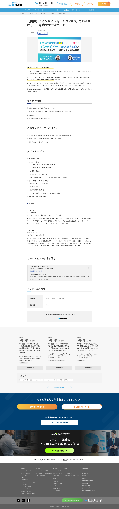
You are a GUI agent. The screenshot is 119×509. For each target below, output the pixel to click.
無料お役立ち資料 (69, 10)
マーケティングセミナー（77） (65, 380)
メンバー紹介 (85, 471)
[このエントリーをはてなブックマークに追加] (59, 318)
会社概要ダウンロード (90, 3)
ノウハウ (56, 486)
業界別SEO (56, 475)
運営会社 (84, 478)
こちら (65, 460)
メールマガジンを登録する (59, 422)
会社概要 (91, 10)
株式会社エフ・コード (36, 271)
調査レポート (57, 488)
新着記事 (56, 481)
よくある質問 (85, 473)
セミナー (81, 10)
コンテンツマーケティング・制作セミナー (73, 475)
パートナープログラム (26, 489)
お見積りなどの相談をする (72, 500)
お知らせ (84, 475)
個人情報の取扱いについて (87, 480)
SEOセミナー (30, 13)
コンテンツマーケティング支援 (28, 482)
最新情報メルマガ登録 (77, 3)
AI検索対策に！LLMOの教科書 (63, 3)
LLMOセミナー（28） (37, 380)
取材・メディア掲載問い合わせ (88, 490)
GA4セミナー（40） (25, 380)
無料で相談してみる (37, 407)
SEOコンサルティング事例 (42, 471)
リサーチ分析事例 (41, 475)
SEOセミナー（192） (50, 380)
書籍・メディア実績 (86, 488)
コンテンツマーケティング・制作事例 (44, 473)
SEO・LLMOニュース (58, 483)
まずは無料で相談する (59, 450)
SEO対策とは (85, 468)
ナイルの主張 (57, 490)
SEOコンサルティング (26, 471)
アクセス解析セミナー (69, 473)
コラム (57, 10)
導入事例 (27, 10)
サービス (37, 10)
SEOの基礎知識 (57, 471)
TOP (18, 13)
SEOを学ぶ (48, 10)
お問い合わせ (104, 4)
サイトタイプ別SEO (58, 473)
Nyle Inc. (58, 506)
